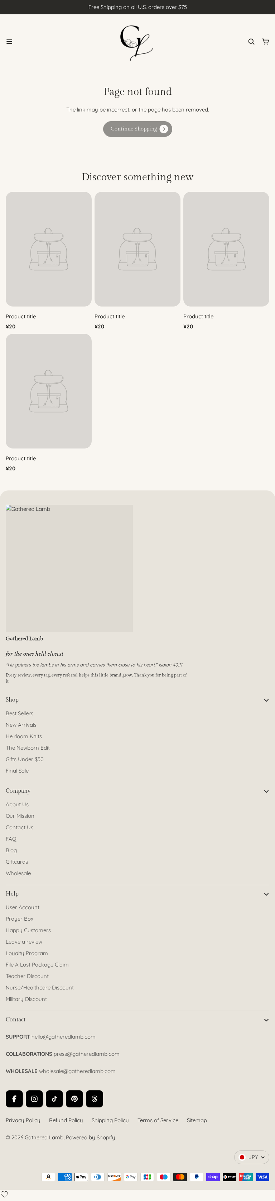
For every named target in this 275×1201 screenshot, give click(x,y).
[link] (137, 129)
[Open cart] (266, 41)
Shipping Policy (110, 1120)
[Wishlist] (4, 1194)
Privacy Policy (23, 1120)
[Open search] (251, 41)
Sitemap (197, 1120)
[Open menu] (9, 41)
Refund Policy (66, 1120)
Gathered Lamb (44, 1137)
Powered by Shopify (90, 1137)
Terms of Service (158, 1120)
